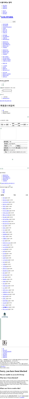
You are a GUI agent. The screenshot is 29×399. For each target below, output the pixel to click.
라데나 (4, 227)
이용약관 (5, 353)
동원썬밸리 (5, 300)
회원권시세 (5, 179)
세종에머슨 (5, 292)
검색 (14, 21)
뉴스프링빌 (5, 247)
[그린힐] (2, 168)
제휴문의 (5, 6)
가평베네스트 (6, 294)
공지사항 (5, 72)
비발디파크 (5, 285)
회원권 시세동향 (7, 73)
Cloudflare (22, 397)
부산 (4, 277)
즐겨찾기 (5, 13)
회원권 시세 (5, 46)
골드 (4, 272)
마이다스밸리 (6, 210)
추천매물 (5, 35)
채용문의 (5, 8)
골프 (4, 189)
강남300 (5, 302)
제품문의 (5, 355)
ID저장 (5, 96)
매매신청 (5, 29)
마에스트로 (5, 212)
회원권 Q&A (6, 75)
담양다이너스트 (7, 242)
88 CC (4, 305)
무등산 (4, 206)
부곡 (4, 197)
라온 (4, 225)
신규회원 (5, 65)
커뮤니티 (5, 32)
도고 (4, 287)
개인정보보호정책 (7, 351)
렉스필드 (5, 217)
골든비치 (5, 268)
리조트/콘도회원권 (7, 27)
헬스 (4, 192)
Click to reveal (25, 396)
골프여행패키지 (6, 44)
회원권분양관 (6, 39)
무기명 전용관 (6, 58)
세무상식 (5, 76)
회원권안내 (5, 41)
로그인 (4, 10)
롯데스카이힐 (6, 215)
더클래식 (5, 238)
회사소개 (5, 31)
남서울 (4, 253)
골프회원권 (5, 25)
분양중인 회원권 (7, 59)
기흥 (4, 264)
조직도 (4, 67)
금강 (4, 283)
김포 (4, 262)
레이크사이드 (6, 223)
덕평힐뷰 (5, 234)
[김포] (0, 168)
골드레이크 (5, 270)
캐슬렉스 (5, 279)
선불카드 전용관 (7, 60)
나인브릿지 (5, 260)
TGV (4, 230)
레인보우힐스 (6, 219)
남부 (4, 255)
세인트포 (5, 275)
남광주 (4, 257)
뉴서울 (4, 249)
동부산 (4, 232)
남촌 (4, 251)
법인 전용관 (5, 56)
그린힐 (4, 266)
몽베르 (4, 208)
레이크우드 (5, 221)
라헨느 (4, 298)
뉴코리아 (5, 245)
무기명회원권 (6, 36)
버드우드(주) (6, 202)
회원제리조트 (6, 51)
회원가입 (5, 12)
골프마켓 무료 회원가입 (5, 100)
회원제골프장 (6, 43)
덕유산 (4, 236)
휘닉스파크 (5, 309)
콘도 (4, 191)
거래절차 (5, 47)
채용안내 (5, 68)
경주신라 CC (6, 290)
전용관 (4, 28)
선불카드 (5, 38)
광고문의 (5, 5)
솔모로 (4, 296)
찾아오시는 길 (6, 70)
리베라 (4, 281)
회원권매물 (5, 24)
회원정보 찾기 (6, 98)
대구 (4, 240)
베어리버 (5, 200)
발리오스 (5, 204)
